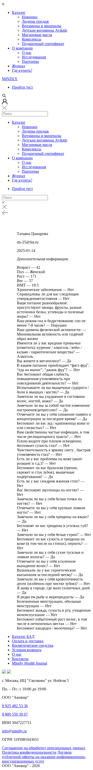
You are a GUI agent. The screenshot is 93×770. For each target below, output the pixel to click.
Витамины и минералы (41, 26)
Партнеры (30, 61)
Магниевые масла (37, 35)
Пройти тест (22, 87)
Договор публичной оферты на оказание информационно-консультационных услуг (44, 756)
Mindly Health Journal (29, 663)
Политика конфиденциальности (29, 752)
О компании (22, 48)
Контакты (20, 659)
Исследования (34, 57)
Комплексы (31, 39)
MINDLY (10, 79)
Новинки (29, 17)
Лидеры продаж (35, 21)
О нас (26, 52)
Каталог (19, 12)
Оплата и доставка (27, 641)
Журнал (18, 66)
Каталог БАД (23, 636)
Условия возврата (26, 650)
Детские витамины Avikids (44, 30)
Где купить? (22, 70)
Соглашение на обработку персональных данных (43, 748)
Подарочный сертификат (43, 44)
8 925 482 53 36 (15, 706)
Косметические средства (32, 645)
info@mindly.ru (14, 731)
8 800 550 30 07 (15, 714)
